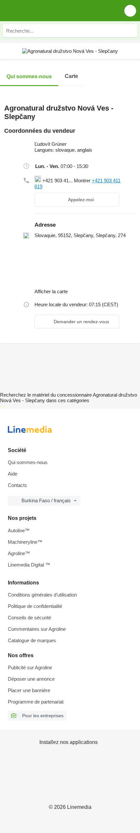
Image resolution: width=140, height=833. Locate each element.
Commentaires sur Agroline (37, 629)
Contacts (17, 485)
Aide (12, 474)
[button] (130, 10)
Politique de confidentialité (35, 606)
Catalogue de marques (32, 640)
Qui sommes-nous (28, 462)
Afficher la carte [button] (51, 291)
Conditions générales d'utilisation (42, 595)
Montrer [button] (83, 180)
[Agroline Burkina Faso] (42, 10)
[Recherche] (130, 30)
